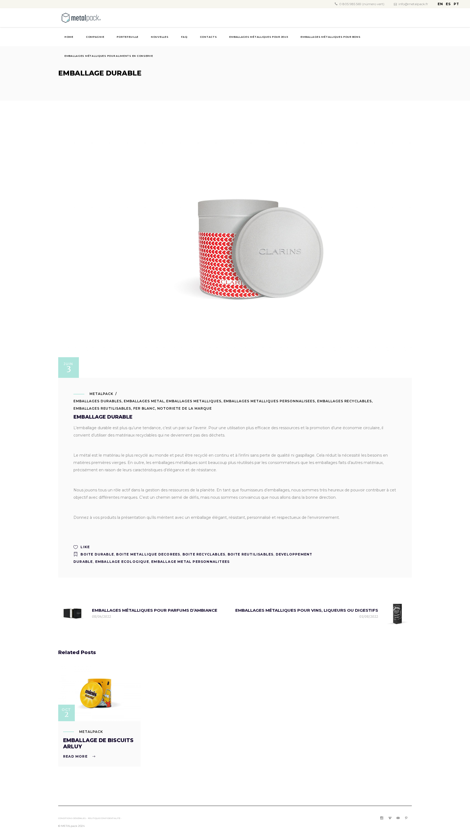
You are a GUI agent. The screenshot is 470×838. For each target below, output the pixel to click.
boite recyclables (204, 554)
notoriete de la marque (184, 408)
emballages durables (97, 401)
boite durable (97, 554)
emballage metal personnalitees (190, 562)
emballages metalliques (193, 401)
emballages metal (144, 401)
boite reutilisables (251, 554)
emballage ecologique (122, 562)
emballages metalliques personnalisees (269, 401)
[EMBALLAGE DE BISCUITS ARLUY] (99, 693)
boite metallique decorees (148, 554)
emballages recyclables (344, 401)
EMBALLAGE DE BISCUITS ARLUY (98, 743)
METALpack (101, 394)
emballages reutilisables (102, 408)
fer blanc (144, 408)
